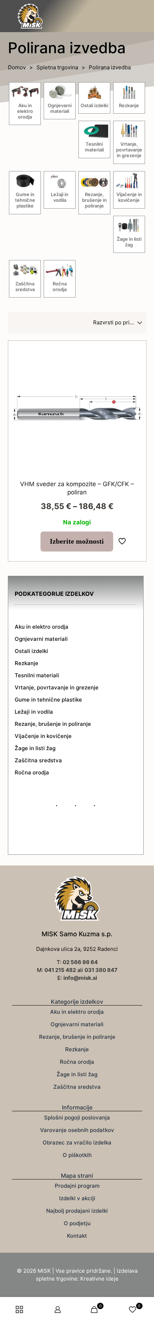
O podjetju (77, 1223)
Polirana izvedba (110, 67)
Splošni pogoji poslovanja (77, 1117)
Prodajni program (77, 1185)
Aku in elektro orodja (77, 1011)
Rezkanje (77, 1049)
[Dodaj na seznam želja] (134, 363)
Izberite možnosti (77, 541)
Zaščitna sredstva (77, 1086)
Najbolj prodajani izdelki (77, 1210)
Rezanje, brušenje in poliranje (77, 1036)
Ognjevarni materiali (77, 1024)
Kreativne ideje (99, 1278)
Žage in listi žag (77, 1074)
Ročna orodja (77, 1061)
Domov (17, 67)
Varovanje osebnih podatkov (77, 1130)
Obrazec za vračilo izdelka (77, 1142)
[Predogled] (134, 373)
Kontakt (77, 1235)
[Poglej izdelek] (134, 352)
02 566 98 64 (80, 962)
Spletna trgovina (57, 67)
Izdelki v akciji (77, 1198)
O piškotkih (77, 1155)
